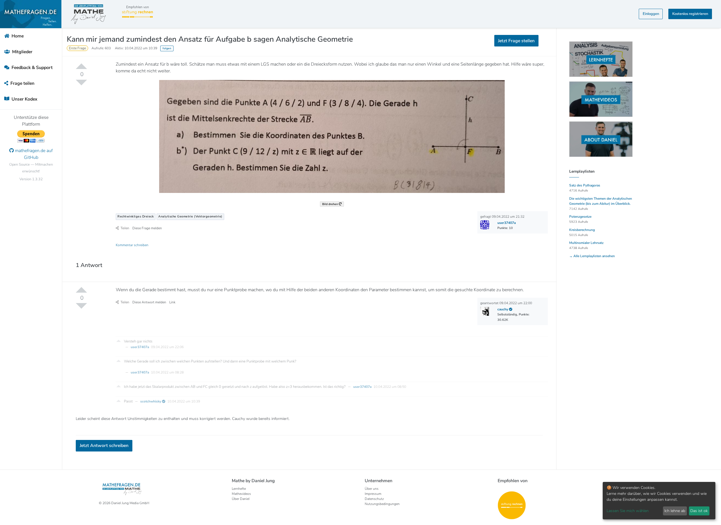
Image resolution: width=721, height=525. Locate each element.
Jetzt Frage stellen (361, 96)
